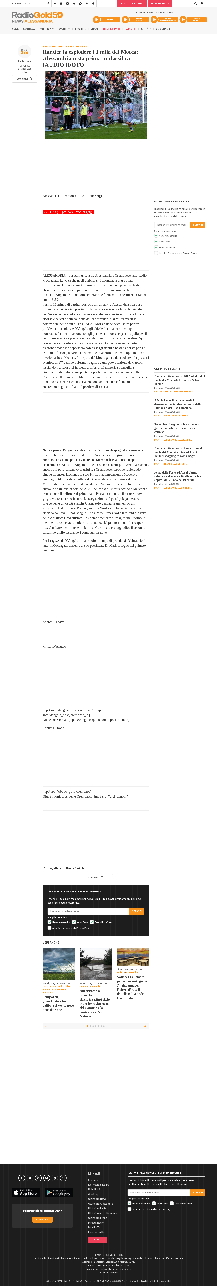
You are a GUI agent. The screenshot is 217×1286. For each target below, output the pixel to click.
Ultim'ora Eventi (97, 1218)
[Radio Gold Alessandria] (37, 16)
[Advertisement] (96, 166)
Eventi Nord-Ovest (103, 922)
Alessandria (80, 46)
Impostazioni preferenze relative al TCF (108, 1265)
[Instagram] (67, 3)
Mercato (178, 391)
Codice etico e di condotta (83, 1258)
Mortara (183, 415)
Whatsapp (94, 1194)
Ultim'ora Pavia (97, 1208)
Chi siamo (94, 1180)
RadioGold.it (69, 1281)
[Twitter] (55, 3)
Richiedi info (42, 1219)
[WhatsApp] (80, 3)
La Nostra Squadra (98, 1185)
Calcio (68, 46)
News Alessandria (61, 922)
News (15, 29)
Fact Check (154, 1258)
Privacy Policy (83, 928)
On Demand (162, 29)
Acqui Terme (180, 463)
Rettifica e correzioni (172, 1258)
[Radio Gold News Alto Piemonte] (164, 19)
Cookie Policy (116, 1255)
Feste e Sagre (170, 415)
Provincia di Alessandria (54, 991)
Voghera (189, 391)
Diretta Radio (96, 1223)
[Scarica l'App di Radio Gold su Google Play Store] (59, 1192)
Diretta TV (109, 29)
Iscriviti (136, 911)
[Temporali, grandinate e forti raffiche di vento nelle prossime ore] (59, 964)
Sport (79, 29)
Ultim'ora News (97, 1199)
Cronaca (29, 29)
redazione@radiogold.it (138, 1281)
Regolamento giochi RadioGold (131, 1258)
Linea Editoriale (106, 1258)
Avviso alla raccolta (108, 1272)
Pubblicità (94, 1189)
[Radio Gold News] (106, 19)
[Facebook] (48, 3)
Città (145, 29)
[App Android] (87, 3)
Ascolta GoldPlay (134, 3)
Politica (46, 29)
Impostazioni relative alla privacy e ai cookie (108, 1269)
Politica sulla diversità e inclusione (51, 1258)
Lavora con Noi (96, 1232)
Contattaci (98, 1240)
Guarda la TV (161, 3)
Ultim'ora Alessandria (100, 1204)
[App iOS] (93, 3)
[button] (24, 79)
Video (94, 29)
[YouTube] (61, 3)
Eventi (63, 29)
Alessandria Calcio (53, 46)
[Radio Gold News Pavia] (135, 19)
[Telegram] (74, 3)
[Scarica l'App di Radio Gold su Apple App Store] (26, 1192)
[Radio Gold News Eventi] (193, 19)
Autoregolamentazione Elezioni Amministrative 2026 (108, 1262)
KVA (169, 1281)
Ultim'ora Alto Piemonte (102, 1213)
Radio (129, 29)
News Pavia (82, 922)
